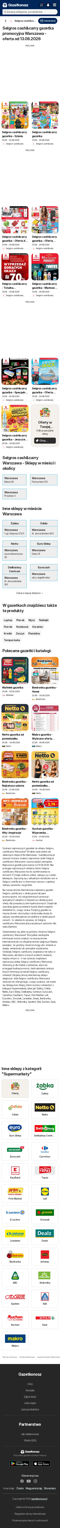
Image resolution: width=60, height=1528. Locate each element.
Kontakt (30, 1390)
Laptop (8, 620)
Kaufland (17, 995)
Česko (20, 1488)
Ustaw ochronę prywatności (30, 1507)
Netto (5, 991)
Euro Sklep (14, 991)
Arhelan (6, 1001)
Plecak (20, 620)
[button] (48, 5)
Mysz (31, 620)
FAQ (30, 1384)
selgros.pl (44, 941)
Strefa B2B (30, 1440)
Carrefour (7, 995)
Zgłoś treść (30, 1396)
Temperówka (12, 640)
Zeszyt (20, 633)
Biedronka (45, 998)
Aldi (39, 1001)
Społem (32, 1001)
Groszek (17, 998)
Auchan (46, 1001)
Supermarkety (19, 988)
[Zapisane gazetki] (41, 5)
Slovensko (50, 1488)
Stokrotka (22, 1001)
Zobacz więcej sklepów (28, 593)
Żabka (39, 988)
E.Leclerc (7, 998)
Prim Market (38, 995)
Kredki (8, 633)
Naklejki (43, 620)
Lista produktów (30, 1409)
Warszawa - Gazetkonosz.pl (40, 855)
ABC (13, 1001)
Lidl (46, 995)
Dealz (36, 998)
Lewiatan (27, 998)
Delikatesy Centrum (31, 991)
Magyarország (34, 1488)
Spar (53, 1001)
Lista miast (30, 1403)
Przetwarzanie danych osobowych (30, 1520)
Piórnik (8, 626)
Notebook (22, 626)
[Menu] (55, 5)
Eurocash (47, 991)
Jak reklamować (30, 1434)
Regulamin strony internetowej (30, 1513)
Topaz (27, 995)
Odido (47, 988)
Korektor (37, 626)
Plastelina (34, 633)
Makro (5, 1005)
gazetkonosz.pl (39, 1498)
